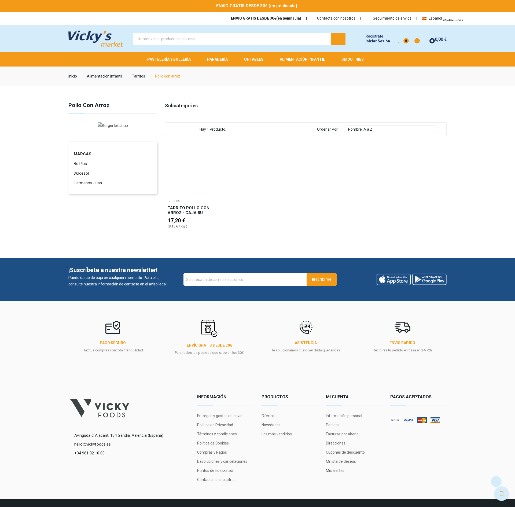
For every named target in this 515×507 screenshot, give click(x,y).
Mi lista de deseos (341, 461)
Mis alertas (335, 470)
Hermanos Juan (88, 183)
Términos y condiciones (217, 434)
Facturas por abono (342, 434)
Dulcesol (81, 173)
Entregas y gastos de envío (219, 416)
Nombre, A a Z (390, 129)
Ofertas (268, 416)
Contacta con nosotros (336, 18)
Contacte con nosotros (216, 479)
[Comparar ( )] (412, 38)
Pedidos (333, 425)
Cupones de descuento (345, 452)
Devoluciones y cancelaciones (222, 461)
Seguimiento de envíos (391, 18)
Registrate (374, 36)
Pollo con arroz (88, 105)
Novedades (271, 425)
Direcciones (335, 443)
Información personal (344, 416)
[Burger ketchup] (113, 125)
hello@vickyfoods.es (92, 444)
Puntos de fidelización (215, 470)
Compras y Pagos (212, 452)
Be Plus (80, 163)
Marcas (82, 154)
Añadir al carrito (190, 243)
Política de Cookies (213, 443)
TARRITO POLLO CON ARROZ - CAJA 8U (188, 210)
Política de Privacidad (215, 425)
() (399, 38)
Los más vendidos (277, 434)
